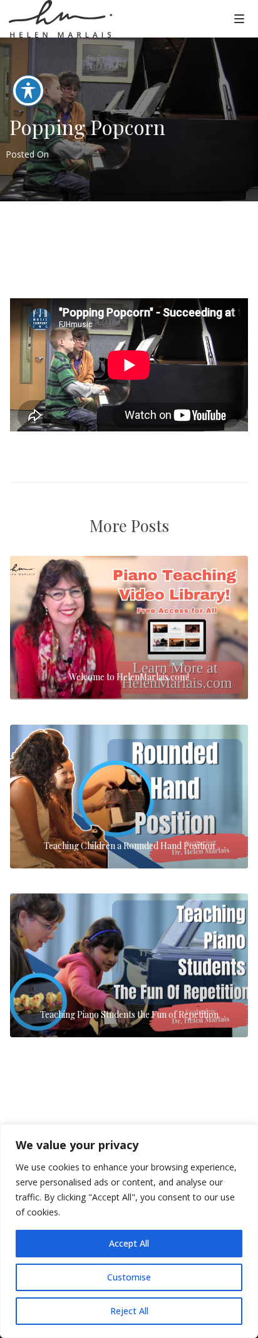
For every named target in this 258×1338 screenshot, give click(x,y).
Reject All (129, 1311)
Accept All (129, 1243)
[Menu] (239, 18)
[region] (129, 1231)
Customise (129, 1277)
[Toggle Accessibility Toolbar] (28, 91)
